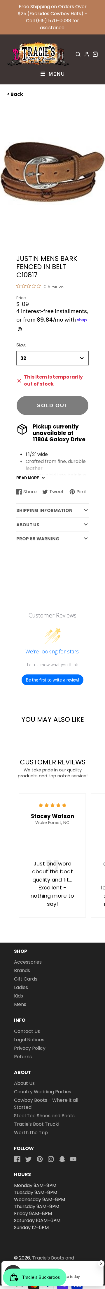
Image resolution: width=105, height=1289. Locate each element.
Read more (27, 478)
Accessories (28, 962)
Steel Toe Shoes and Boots (44, 1115)
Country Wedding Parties (42, 1091)
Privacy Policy (30, 1048)
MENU (55, 74)
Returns (23, 1056)
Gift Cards (25, 979)
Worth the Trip (31, 1132)
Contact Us (27, 1031)
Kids (18, 996)
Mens (20, 1004)
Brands (22, 970)
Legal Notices (29, 1039)
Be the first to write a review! (52, 680)
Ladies (21, 987)
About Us (24, 1083)
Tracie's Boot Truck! (37, 1124)
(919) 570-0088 (53, 20)
